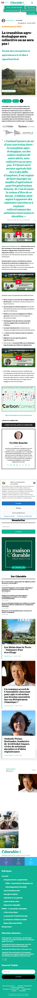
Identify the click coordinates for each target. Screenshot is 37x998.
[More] (21, 101)
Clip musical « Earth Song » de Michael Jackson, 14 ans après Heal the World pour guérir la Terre (18, 939)
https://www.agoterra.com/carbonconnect (18, 415)
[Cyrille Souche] (4, 20)
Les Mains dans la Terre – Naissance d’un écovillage (17, 650)
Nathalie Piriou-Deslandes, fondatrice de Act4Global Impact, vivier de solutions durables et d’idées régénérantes (17, 745)
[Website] (26, 464)
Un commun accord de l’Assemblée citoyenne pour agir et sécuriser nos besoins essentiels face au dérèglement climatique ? (17, 695)
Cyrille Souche (10, 20)
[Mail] (14, 464)
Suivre (34, 770)
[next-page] (5, 959)
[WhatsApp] (29, 464)
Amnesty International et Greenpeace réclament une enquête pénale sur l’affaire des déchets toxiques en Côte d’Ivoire (18, 954)
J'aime (6, 857)
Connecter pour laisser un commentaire (19, 425)
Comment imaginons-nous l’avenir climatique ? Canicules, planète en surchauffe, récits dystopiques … (17, 589)
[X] (23, 464)
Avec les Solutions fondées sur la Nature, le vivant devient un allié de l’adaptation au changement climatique (18, 604)
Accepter (18, 503)
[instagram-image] (9, 783)
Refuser (18, 508)
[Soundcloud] (17, 464)
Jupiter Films (8, 656)
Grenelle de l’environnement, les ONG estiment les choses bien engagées (16, 945)
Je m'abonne (18, 531)
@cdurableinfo (10, 769)
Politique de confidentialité (24, 516)
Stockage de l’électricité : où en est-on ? (17, 949)
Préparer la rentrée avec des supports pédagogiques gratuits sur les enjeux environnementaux (14, 597)
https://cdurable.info (18, 446)
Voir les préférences (18, 513)
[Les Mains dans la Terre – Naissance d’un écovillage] (18, 631)
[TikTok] (20, 464)
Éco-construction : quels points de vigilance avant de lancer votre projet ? (18, 582)
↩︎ (23, 381)
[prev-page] (3, 959)
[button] (34, 483)
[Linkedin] (11, 464)
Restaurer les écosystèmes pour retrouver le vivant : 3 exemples (17, 611)
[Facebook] (8, 464)
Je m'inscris (18, 977)
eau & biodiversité (9, 91)
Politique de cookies (9, 516)
